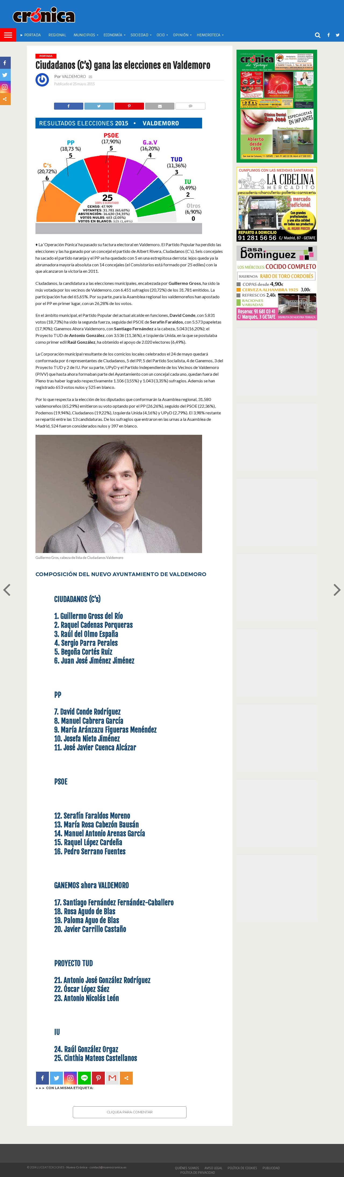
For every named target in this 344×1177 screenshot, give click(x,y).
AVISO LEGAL (213, 1168)
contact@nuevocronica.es (108, 1167)
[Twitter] (56, 1078)
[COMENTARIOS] (190, 104)
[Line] (84, 1078)
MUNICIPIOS (84, 35)
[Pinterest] (98, 1078)
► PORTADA (30, 35)
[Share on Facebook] (68, 104)
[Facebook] (42, 1078)
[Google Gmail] (112, 1078)
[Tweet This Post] (99, 104)
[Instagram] (70, 1078)
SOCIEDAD (139, 35)
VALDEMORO (74, 76)
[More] (126, 1078)
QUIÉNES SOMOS (187, 1168)
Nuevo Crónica (76, 1167)
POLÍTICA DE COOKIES (242, 1168)
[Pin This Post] (129, 104)
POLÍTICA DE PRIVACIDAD (197, 1173)
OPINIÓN (180, 35)
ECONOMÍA (112, 35)
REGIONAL (57, 35)
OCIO (161, 35)
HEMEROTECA (208, 35)
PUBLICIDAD (271, 1168)
